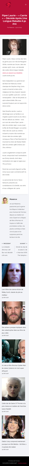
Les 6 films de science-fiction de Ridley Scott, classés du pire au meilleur (12, 292)
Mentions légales (22, 463)
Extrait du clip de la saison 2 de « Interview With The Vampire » (21, 249)
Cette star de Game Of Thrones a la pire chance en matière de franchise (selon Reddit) (14, 406)
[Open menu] (25, 4)
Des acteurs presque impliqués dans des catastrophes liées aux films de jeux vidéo (14, 330)
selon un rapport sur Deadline (12, 73)
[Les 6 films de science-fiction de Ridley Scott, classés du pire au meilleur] (14, 275)
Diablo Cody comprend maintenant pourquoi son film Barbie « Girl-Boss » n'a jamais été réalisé (14, 444)
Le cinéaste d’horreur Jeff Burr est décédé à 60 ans (7, 249)
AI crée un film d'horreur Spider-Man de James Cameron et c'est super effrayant (14, 368)
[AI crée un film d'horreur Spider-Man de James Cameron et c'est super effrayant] (14, 351)
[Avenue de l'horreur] (9, 5)
